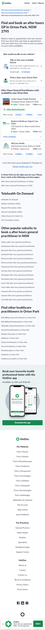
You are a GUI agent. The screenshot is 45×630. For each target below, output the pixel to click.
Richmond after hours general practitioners (17, 258)
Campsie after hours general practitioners (16, 295)
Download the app (22, 423)
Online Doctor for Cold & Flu (12, 216)
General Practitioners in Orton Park (14, 342)
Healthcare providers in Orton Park (14, 359)
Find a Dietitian (22, 481)
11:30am (29, 154)
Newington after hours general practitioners (17, 275)
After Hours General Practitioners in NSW (14, 12)
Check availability (9, 137)
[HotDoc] (6, 3)
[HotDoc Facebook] (18, 603)
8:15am (18, 115)
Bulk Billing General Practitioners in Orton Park (18, 318)
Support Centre (22, 552)
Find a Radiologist (22, 495)
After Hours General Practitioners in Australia (15, 10)
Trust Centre (22, 589)
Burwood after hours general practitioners (16, 250)
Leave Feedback (22, 515)
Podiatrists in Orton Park (10, 355)
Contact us (22, 575)
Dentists (22, 538)
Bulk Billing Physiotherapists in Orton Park (16, 322)
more (39, 115)
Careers (22, 570)
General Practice (22, 528)
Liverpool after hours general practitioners (16, 291)
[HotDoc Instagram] (27, 603)
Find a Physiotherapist (22, 461)
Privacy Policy (22, 585)
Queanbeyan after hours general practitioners (18, 246)
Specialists (22, 542)
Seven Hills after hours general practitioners (17, 283)
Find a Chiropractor (22, 471)
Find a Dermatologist (22, 490)
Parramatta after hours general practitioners (17, 279)
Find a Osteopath (22, 486)
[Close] (2, 624)
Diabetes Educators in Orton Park (13, 334)
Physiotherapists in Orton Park (12, 350)
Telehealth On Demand (9, 200)
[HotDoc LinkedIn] (22, 603)
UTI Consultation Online (10, 220)
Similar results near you (22, 167)
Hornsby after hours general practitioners (16, 271)
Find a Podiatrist (23, 466)
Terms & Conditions (22, 580)
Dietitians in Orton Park (10, 338)
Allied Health (22, 533)
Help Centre (22, 510)
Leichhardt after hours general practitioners (17, 254)
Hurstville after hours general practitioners (17, 300)
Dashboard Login (22, 547)
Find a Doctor (22, 452)
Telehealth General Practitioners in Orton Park (18, 326)
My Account (22, 505)
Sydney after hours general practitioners (16, 242)
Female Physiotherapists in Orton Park (15, 330)
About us (22, 565)
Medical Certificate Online (10, 204)
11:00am (18, 154)
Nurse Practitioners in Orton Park (13, 346)
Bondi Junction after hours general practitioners (19, 263)
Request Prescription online (11, 208)
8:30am (29, 115)
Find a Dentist (22, 457)
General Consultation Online (11, 212)
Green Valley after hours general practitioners (18, 287)
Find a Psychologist (22, 476)
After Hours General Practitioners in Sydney (17, 181)
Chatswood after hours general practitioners (17, 267)
